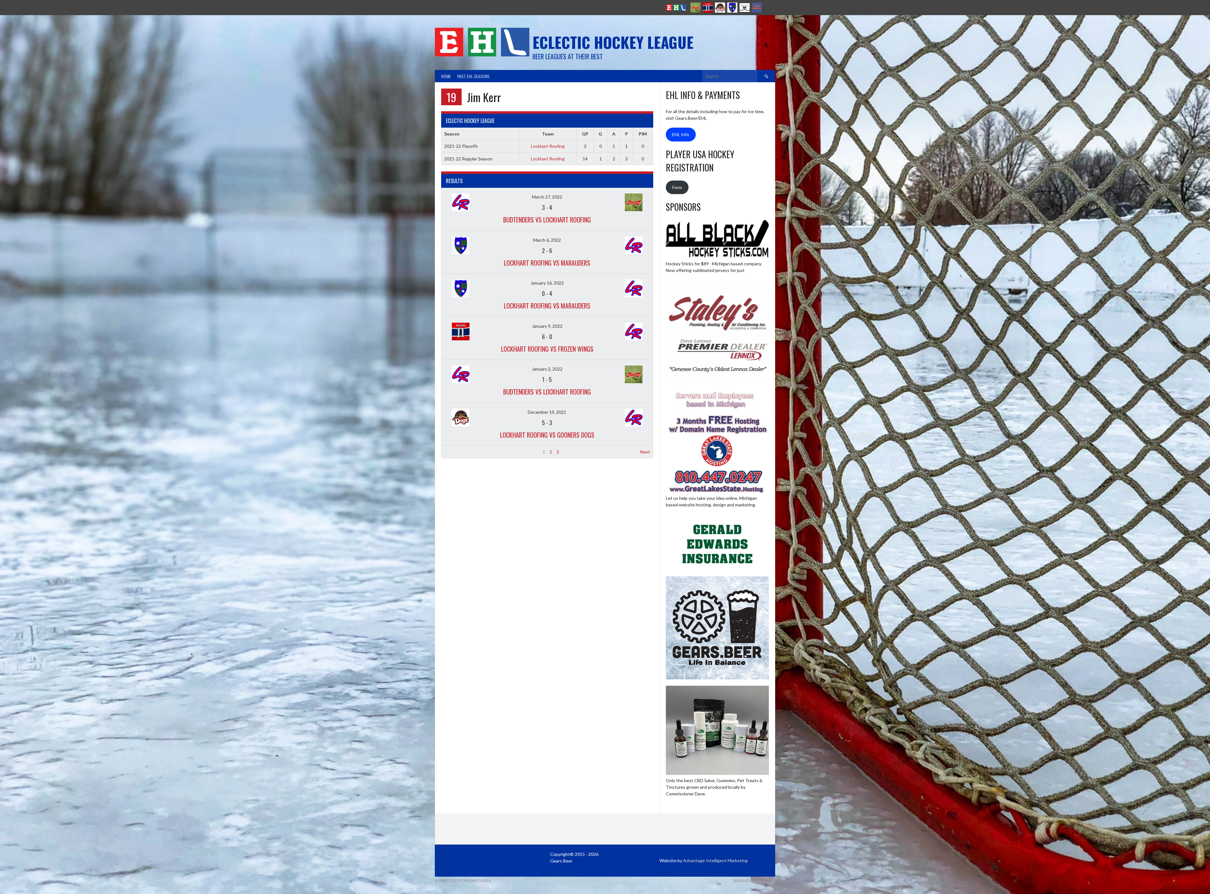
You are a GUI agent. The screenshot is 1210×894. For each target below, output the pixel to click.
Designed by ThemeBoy (754, 881)
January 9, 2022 (547, 326)
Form (677, 187)
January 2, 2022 (547, 369)
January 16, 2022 (547, 283)
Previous (453, 451)
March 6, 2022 (547, 240)
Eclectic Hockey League (613, 42)
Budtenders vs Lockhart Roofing (547, 219)
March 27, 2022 (547, 196)
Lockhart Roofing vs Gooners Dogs (547, 435)
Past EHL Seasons (473, 76)
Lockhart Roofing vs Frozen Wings (547, 349)
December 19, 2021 (547, 412)
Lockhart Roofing (548, 146)
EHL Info (680, 134)
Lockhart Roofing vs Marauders (547, 263)
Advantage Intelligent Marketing (715, 860)
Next (645, 451)
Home (446, 76)
